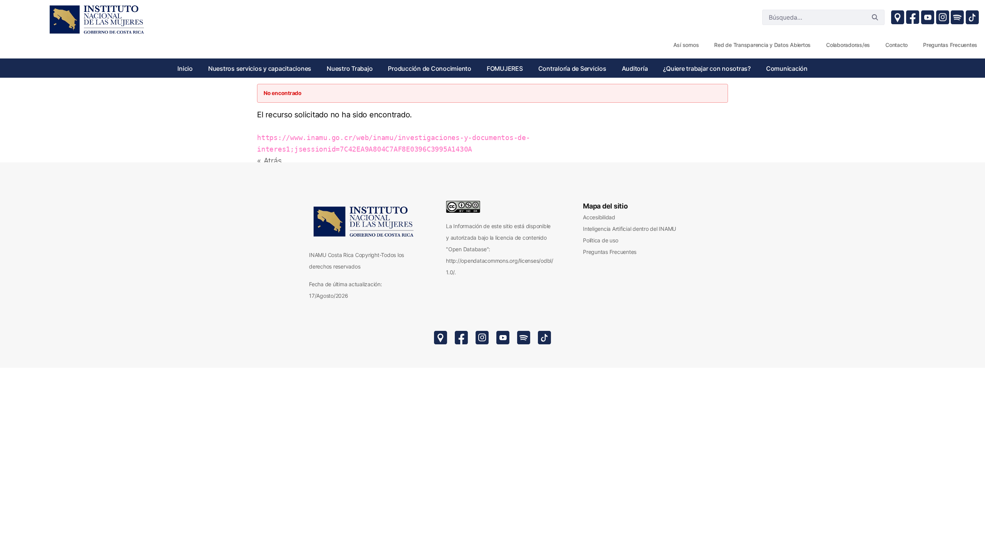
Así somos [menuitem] (686, 45)
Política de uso (600, 240)
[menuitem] (185, 68)
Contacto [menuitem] (896, 45)
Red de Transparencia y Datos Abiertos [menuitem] (762, 45)
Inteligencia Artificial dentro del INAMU (629, 228)
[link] (96, 19)
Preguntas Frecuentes (609, 252)
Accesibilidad (599, 217)
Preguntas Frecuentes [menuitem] (950, 45)
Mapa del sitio (605, 206)
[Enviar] (875, 17)
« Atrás (269, 160)
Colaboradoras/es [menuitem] (848, 45)
